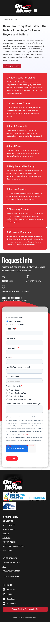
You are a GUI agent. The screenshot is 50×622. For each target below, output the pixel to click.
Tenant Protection (11, 562)
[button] (35, 10)
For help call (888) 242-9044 (15, 300)
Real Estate (8, 521)
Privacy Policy (9, 542)
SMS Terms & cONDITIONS (13, 546)
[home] (23, 6)
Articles (6, 538)
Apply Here (7, 550)
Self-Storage (9, 525)
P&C (4, 567)
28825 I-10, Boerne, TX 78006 (15, 291)
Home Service (9, 529)
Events (6, 534)
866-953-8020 (7, 281)
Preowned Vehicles (11, 571)
